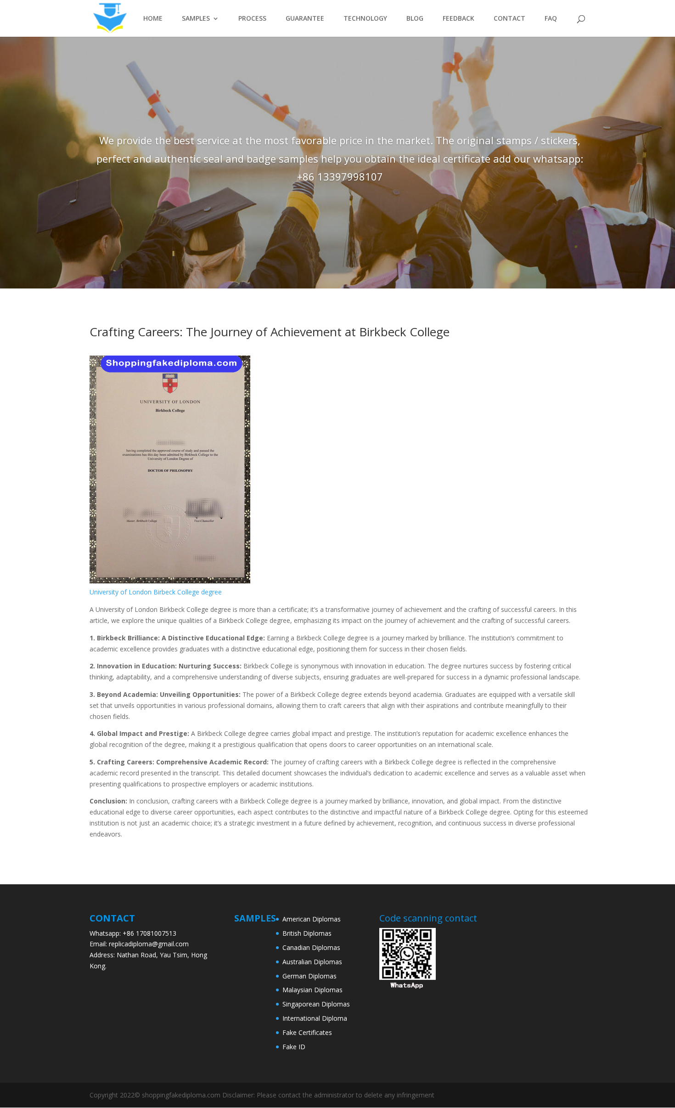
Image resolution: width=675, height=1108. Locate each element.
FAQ (551, 19)
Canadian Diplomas (311, 947)
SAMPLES (196, 19)
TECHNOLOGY (365, 19)
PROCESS (252, 19)
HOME (153, 19)
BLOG (414, 19)
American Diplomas (311, 919)
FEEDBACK (458, 19)
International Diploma (314, 1018)
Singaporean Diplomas (316, 1004)
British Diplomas (307, 933)
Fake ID (293, 1046)
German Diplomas (309, 976)
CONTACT (509, 19)
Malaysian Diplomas (312, 989)
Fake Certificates (307, 1032)
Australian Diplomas (312, 961)
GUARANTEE (305, 19)
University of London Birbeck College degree (156, 592)
